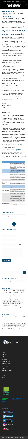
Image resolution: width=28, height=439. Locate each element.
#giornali (16, 295)
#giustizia (21, 295)
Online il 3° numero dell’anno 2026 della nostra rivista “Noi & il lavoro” (13, 328)
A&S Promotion (22, 437)
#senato (11, 305)
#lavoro (23, 297)
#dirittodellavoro (21, 294)
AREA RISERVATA (6, 363)
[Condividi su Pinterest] (16, 216)
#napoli (10, 301)
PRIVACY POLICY (6, 361)
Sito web (19, 244)
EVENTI (4, 375)
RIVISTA (4, 354)
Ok (10, 6)
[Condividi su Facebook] (4, 216)
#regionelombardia (18, 303)
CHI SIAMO (4, 358)
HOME (3, 356)
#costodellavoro (5, 294)
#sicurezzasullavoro (6, 307)
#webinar (4, 308)
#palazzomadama (6, 303)
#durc (4, 295)
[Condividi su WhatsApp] (12, 216)
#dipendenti (14, 294)
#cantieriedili (13, 290)
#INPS (11, 297)
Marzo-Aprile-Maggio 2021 (18, 13)
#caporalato (19, 290)
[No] (26, 4)
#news (19, 301)
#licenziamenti (5, 301)
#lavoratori (19, 297)
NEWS (3, 368)
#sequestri (16, 305)
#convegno (21, 292)
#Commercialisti (8, 292)
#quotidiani (12, 303)
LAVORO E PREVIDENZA (6, 14)
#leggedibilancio (13, 299)
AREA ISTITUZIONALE (7, 370)
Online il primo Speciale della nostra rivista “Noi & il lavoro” (11, 323)
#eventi (12, 295)
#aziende (8, 290)
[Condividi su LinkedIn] (20, 216)
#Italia (14, 297)
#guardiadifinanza (6, 297)
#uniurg (19, 307)
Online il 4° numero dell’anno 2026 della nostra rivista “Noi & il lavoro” (13, 319)
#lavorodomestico (6, 299)
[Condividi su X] (8, 216)
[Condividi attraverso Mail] (24, 216)
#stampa (15, 307)
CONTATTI (4, 359)
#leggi (18, 299)
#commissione (15, 292)
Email (19, 240)
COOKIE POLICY (6, 372)
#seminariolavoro (6, 305)
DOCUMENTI (5, 366)
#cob (3, 292)
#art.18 (4, 290)
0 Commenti (10, 13)
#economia (8, 295)
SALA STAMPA (5, 373)
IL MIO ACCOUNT (6, 365)
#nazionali (15, 301)
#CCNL (23, 290)
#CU (10, 294)
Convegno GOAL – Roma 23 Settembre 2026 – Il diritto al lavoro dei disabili (13, 316)
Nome (19, 235)
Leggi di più (16, 6)
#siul (12, 307)
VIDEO (3, 377)
